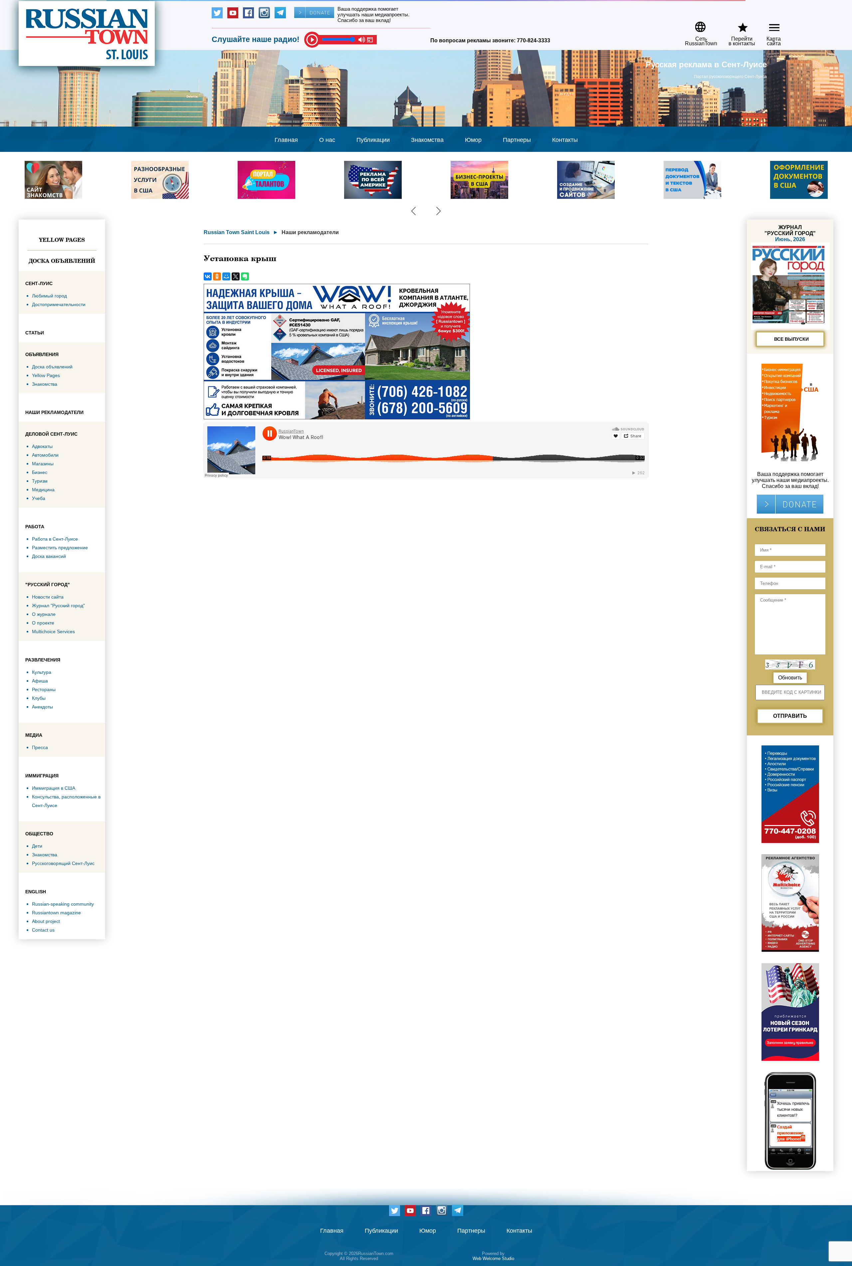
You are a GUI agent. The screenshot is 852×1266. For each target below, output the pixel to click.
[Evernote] (245, 276)
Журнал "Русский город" (58, 605)
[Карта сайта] (768, 24)
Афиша (40, 680)
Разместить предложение (60, 547)
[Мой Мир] (226, 276)
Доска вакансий (49, 556)
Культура (41, 672)
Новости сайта (48, 597)
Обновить (790, 677)
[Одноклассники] (217, 276)
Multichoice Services (53, 631)
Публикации (373, 140)
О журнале (44, 614)
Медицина (43, 489)
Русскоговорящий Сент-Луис (63, 863)
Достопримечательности (59, 304)
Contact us (43, 930)
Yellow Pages (62, 239)
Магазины (43, 463)
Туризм (40, 481)
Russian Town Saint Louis (237, 232)
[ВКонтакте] (208, 276)
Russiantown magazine (56, 912)
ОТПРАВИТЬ (790, 716)
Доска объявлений (62, 260)
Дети (37, 846)
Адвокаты (42, 446)
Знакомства (427, 140)
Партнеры (517, 140)
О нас (327, 140)
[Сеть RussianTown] (697, 24)
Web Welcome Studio (493, 1258)
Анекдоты (42, 706)
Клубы (39, 698)
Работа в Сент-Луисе (55, 539)
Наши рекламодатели (310, 232)
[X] (236, 276)
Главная (286, 140)
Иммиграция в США (53, 788)
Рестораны (44, 689)
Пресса (40, 747)
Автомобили (45, 455)
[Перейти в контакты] (737, 24)
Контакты (565, 140)
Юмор (473, 140)
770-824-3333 (533, 40)
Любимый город (49, 295)
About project (46, 921)
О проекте (43, 623)
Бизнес (39, 472)
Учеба (38, 498)
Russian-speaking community (63, 904)
